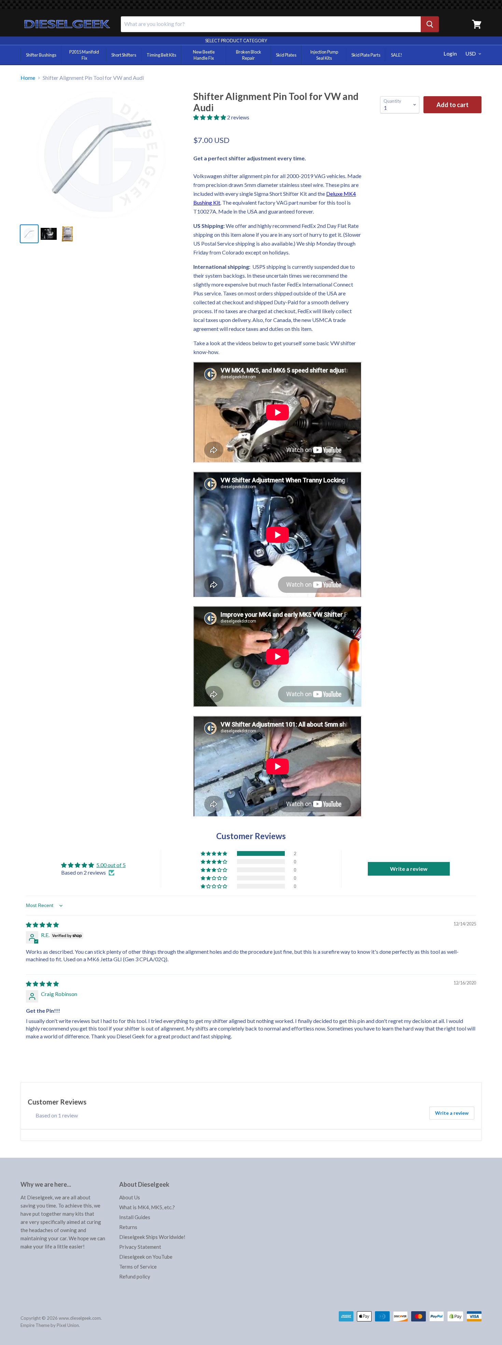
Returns (128, 1227)
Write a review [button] (409, 868)
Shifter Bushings (41, 55)
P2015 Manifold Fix (84, 55)
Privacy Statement (140, 1247)
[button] (210, 117)
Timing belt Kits (161, 55)
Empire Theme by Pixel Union (49, 1325)
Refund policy (134, 1276)
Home (27, 78)
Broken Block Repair (248, 55)
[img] (42, 924)
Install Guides (134, 1217)
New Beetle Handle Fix (204, 55)
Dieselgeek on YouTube (145, 1257)
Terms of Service (138, 1266)
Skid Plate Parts (365, 55)
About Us (129, 1197)
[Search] (430, 24)
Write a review (452, 1113)
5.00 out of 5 (111, 865)
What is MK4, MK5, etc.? (147, 1207)
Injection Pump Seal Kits (324, 55)
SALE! (396, 55)
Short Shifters (123, 55)
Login (450, 53)
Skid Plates (286, 55)
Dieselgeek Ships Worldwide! (152, 1237)
